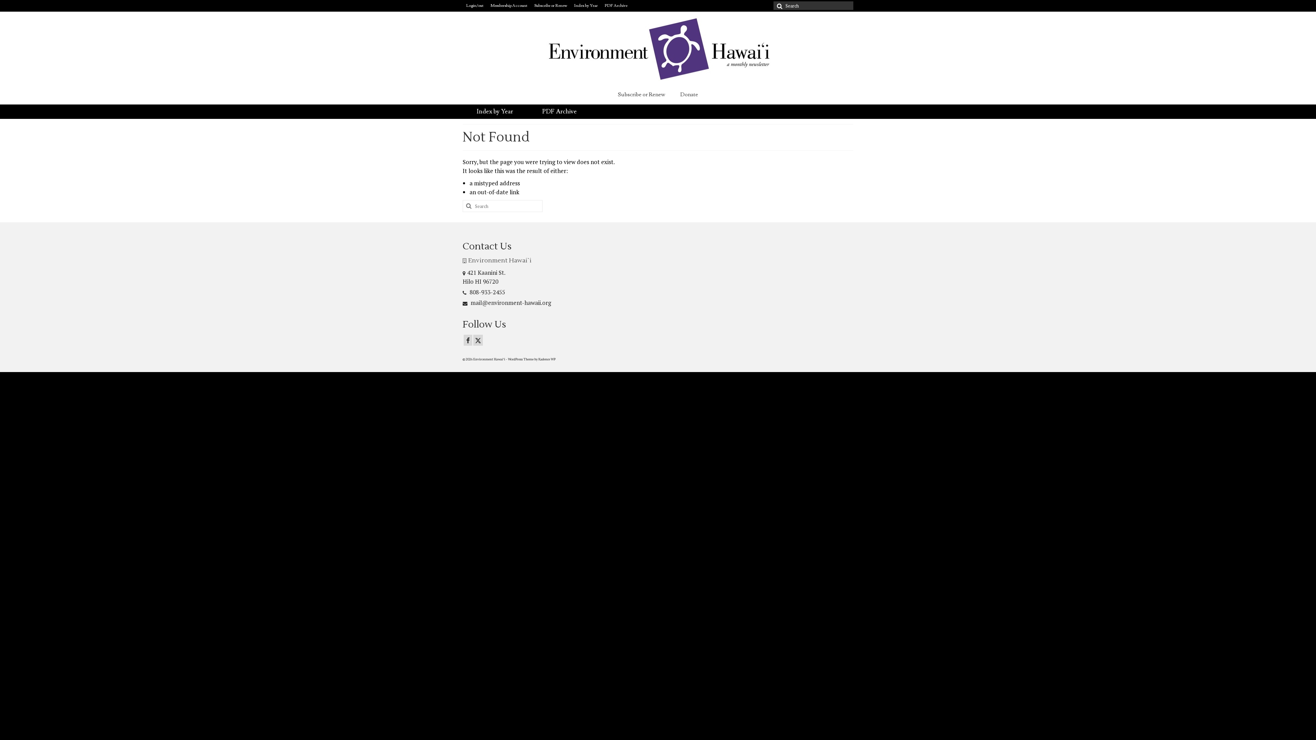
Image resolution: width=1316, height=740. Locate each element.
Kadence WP (547, 359)
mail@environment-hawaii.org (510, 303)
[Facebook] (468, 340)
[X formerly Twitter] (478, 340)
